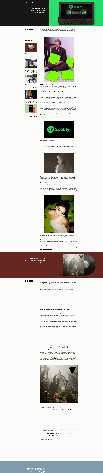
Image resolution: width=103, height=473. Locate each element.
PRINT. (73, 2)
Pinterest (76, 247)
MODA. (56, 2)
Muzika (26, 53)
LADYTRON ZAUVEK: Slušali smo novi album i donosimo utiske (31, 56)
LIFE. (67, 2)
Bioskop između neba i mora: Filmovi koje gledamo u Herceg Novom (31, 71)
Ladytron (46, 282)
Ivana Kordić (29, 22)
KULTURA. (63, 2)
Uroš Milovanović (30, 273)
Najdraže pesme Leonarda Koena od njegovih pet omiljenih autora (32, 87)
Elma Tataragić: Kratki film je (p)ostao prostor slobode (31, 102)
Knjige (26, 114)
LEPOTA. (60, 2)
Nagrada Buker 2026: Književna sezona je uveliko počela (31, 117)
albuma (44, 358)
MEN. (70, 2)
